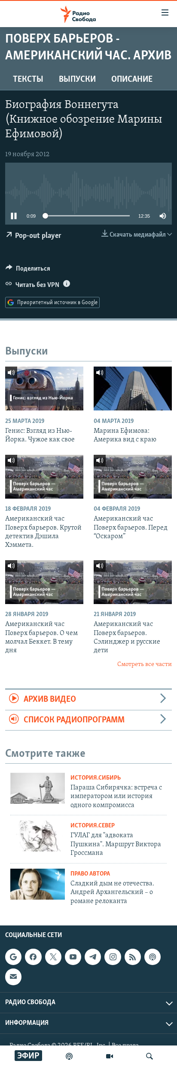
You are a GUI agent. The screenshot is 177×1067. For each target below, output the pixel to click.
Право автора (90, 874)
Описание (132, 79)
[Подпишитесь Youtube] (73, 957)
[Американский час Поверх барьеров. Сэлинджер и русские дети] (133, 582)
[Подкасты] (152, 957)
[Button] (28, 270)
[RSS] (133, 957)
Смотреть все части (144, 664)
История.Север (92, 826)
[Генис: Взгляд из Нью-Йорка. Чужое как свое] (44, 388)
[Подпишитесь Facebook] (33, 957)
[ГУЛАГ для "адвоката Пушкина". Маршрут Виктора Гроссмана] (37, 835)
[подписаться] (13, 976)
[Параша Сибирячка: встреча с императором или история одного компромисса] (37, 788)
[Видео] (109, 1056)
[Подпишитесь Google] (13, 957)
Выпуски (77, 79)
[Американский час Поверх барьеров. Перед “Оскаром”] (133, 477)
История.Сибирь (95, 778)
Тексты (28, 79)
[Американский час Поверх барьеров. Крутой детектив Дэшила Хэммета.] (44, 477)
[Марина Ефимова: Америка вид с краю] (133, 388)
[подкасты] (69, 1056)
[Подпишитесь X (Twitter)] (53, 957)
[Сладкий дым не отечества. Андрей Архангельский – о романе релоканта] (37, 884)
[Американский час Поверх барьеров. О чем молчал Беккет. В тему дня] (44, 582)
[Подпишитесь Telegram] (93, 957)
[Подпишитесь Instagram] (112, 957)
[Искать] (149, 1056)
